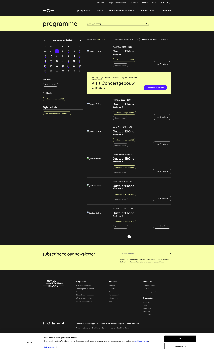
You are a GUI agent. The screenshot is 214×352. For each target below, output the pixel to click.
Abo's (100, 10)
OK (180, 339)
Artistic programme (83, 285)
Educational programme (85, 295)
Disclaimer (96, 328)
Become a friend (149, 285)
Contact (112, 285)
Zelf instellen (49, 347)
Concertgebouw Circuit (85, 289)
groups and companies (116, 3)
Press (145, 305)
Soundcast (147, 314)
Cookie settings (123, 328)
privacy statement (130, 262)
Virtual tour (113, 298)
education (100, 3)
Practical (166, 10)
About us (146, 302)
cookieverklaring (141, 341)
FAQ (110, 301)
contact (145, 3)
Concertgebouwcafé (84, 301)
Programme (83, 10)
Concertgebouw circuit (122, 10)
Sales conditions (108, 328)
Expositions (80, 292)
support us (134, 3)
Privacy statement (83, 328)
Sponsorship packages (151, 292)
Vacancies (146, 311)
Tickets (112, 289)
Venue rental (148, 10)
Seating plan (114, 292)
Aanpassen (179, 346)
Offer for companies (84, 298)
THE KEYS (146, 289)
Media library (147, 308)
